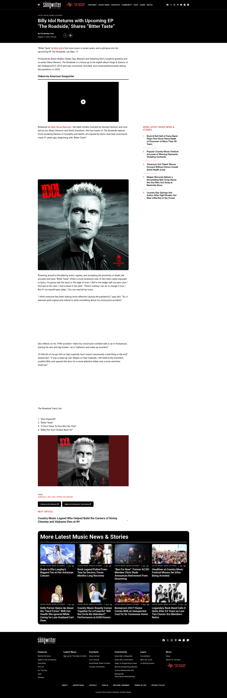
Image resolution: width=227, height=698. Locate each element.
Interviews (42, 663)
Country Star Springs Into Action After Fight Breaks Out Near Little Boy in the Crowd (161, 195)
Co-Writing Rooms (147, 663)
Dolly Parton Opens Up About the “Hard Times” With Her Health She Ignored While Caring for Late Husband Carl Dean (57, 614)
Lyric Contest (94, 660)
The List (41, 667)
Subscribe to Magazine (123, 656)
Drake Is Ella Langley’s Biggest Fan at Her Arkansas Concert (56, 572)
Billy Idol (58, 48)
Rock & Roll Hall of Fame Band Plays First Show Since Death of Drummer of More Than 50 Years (162, 140)
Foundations (145, 656)
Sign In (105, 685)
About (65, 685)
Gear (40, 674)
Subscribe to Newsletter (124, 660)
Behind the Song (44, 656)
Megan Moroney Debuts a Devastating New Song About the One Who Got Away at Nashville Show (161, 181)
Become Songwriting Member (126, 667)
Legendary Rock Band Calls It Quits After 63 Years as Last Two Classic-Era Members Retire (169, 613)
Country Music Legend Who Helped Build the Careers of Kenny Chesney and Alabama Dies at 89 (77, 520)
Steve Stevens (56, 497)
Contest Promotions (97, 667)
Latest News (104, 5)
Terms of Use (140, 685)
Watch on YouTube (173, 660)
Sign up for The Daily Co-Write (75, 656)
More (168, 652)
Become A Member (121, 685)
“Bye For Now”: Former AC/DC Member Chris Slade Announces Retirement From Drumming (132, 574)
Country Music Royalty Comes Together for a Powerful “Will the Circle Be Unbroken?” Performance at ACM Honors (94, 613)
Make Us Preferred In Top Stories (77, 504)
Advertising (78, 685)
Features (92, 5)
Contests (115, 5)
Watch (150, 5)
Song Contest (94, 656)
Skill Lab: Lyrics (146, 660)
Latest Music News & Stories (50, 15)
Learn (142, 5)
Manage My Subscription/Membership (125, 675)
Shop (135, 5)
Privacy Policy (158, 685)
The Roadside (68, 497)
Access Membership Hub (124, 670)
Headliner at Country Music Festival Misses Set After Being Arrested (167, 572)
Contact (93, 685)
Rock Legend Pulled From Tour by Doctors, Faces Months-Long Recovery (92, 572)
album (40, 497)
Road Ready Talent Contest (99, 663)
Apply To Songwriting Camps (126, 663)
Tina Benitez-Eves (47, 34)
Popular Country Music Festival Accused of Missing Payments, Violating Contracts (162, 154)
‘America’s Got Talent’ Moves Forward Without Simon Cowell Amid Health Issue (162, 167)
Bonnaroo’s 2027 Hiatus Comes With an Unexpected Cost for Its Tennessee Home (131, 611)
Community (127, 5)
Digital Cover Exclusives (47, 660)
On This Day (42, 670)
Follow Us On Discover (48, 504)
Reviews (41, 677)
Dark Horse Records (61, 127)
